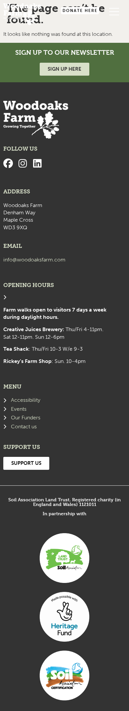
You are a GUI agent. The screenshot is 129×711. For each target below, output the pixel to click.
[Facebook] (8, 163)
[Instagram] (22, 163)
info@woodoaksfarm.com (34, 259)
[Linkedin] (37, 163)
